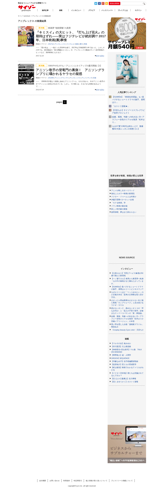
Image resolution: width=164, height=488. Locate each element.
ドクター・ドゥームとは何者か (123, 197)
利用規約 (66, 481)
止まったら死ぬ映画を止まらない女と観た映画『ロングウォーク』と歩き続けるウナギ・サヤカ (127, 302)
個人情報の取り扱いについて (96, 481)
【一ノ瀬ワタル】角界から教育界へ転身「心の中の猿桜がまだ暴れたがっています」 (127, 281)
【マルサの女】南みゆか (121, 343)
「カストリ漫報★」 (120, 106)
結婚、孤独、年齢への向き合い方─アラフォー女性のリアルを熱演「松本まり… (128, 119)
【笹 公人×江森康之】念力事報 (123, 379)
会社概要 (42, 481)
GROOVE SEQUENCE (120, 358)
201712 (51, 44)
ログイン (138, 10)
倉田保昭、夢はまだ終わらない (123, 212)
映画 (77, 44)
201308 (51, 78)
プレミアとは (123, 10)
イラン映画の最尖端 (119, 206)
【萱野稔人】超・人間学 (121, 355)
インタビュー (76, 10)
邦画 (85, 44)
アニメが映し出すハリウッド (123, 190)
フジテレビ (70, 44)
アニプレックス (60, 44)
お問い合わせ (55, 481)
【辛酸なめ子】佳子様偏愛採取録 (124, 361)
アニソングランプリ (62, 78)
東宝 (81, 44)
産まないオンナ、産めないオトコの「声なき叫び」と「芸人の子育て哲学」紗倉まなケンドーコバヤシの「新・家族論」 (127, 310)
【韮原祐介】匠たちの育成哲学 (123, 364)
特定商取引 (78, 481)
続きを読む (100, 56)
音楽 (94, 78)
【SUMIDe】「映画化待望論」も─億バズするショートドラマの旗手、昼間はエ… (128, 99)
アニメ (84, 78)
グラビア (91, 10)
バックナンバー (107, 10)
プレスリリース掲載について (122, 481)
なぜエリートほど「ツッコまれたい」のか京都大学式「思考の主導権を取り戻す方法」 (127, 294)
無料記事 (45, 10)
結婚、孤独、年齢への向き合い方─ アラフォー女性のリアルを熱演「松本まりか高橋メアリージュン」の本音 (127, 318)
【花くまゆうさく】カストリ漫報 (124, 382)
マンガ (89, 78)
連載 (60, 10)
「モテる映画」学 (118, 203)
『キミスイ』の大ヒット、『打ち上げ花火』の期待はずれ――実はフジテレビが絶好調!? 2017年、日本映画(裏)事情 (71, 36)
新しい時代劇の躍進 (119, 209)
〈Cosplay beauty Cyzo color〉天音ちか (127, 330)
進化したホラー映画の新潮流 (123, 193)
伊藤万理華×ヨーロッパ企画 (122, 200)
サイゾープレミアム (27, 8)
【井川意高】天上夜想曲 (121, 346)
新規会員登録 (114, 3)
